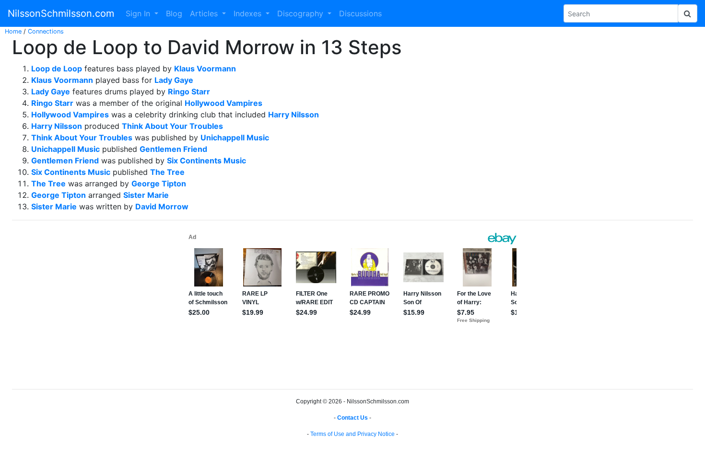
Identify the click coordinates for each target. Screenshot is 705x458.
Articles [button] (205, 13)
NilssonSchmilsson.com (61, 13)
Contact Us (352, 417)
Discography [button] (301, 13)
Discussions (360, 13)
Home (13, 31)
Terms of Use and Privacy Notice (352, 434)
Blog (174, 13)
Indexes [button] (249, 13)
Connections (46, 31)
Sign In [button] (139, 13)
